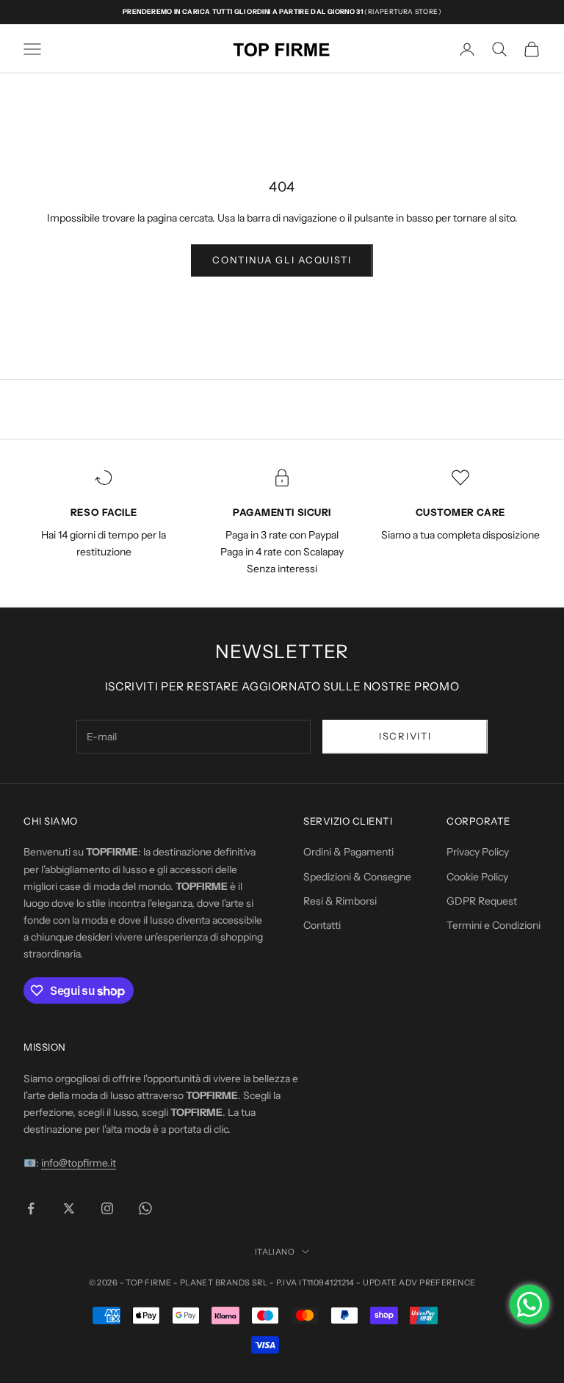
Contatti (322, 925)
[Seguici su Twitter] (69, 1208)
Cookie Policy (477, 876)
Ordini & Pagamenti (348, 851)
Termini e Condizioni (493, 925)
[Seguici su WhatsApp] (145, 1208)
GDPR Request (481, 901)
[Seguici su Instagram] (107, 1208)
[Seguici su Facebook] (31, 1208)
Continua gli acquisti (282, 260)
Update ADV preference (419, 1282)
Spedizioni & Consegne (357, 876)
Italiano (275, 1252)
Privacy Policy (477, 851)
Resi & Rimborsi (340, 901)
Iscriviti (405, 736)
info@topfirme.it (78, 1162)
